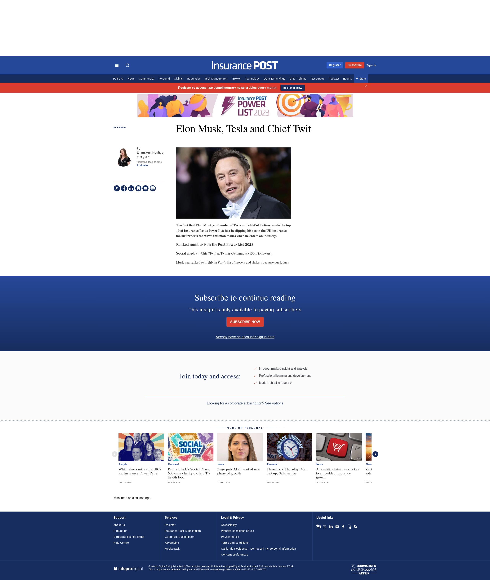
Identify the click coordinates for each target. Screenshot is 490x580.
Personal (164, 78)
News (131, 78)
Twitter (325, 526)
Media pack (172, 549)
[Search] (128, 66)
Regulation (194, 78)
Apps (349, 526)
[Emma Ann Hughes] (123, 157)
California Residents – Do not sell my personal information (258, 549)
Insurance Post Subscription (183, 531)
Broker (236, 78)
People (123, 464)
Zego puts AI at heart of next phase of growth (238, 471)
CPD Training (298, 78)
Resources (318, 78)
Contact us (120, 531)
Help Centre (121, 543)
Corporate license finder (129, 537)
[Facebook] (124, 188)
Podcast (334, 78)
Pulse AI (118, 78)
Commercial (146, 78)
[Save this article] (138, 188)
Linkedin (331, 526)
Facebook (343, 526)
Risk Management (216, 78)
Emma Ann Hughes (150, 152)
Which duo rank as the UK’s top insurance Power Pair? (139, 471)
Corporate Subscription (179, 537)
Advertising (172, 543)
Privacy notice (230, 537)
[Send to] (145, 188)
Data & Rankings (274, 78)
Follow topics (318, 526)
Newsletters (337, 526)
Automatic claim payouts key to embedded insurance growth (337, 473)
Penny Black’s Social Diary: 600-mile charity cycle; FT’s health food (189, 473)
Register (335, 65)
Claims (178, 78)
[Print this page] (153, 188)
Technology (252, 78)
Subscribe (355, 65)
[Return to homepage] (245, 69)
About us (119, 525)
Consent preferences (234, 554)
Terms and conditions (234, 543)
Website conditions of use (237, 531)
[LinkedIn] (131, 188)
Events (347, 78)
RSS (355, 526)
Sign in (371, 65)
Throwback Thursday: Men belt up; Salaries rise (287, 471)
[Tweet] (117, 188)
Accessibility (229, 525)
